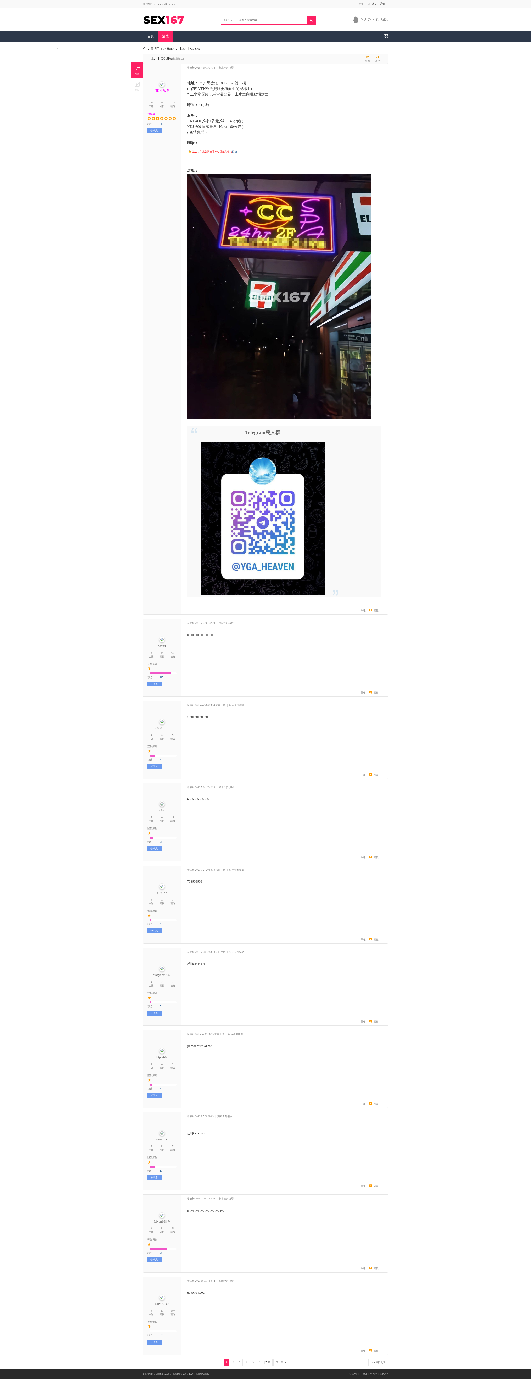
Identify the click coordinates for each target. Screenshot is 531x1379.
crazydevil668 (162, 975)
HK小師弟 (162, 90)
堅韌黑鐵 (152, 746)
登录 (374, 4)
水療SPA (168, 48)
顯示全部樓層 (226, 67)
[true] (311, 20)
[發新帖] (137, 86)
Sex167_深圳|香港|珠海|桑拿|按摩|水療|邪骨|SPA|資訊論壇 (144, 49)
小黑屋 (373, 1373)
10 (162, 1146)
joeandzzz (162, 1139)
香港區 (155, 48)
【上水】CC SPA (189, 48)
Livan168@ (162, 1221)
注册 (383, 4)
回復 (234, 151)
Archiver (353, 1373)
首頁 (150, 36)
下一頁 (279, 1362)
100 (173, 1310)
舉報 (363, 610)
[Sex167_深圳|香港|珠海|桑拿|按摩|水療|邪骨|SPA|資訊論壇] (171, 24)
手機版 (363, 1373)
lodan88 (162, 646)
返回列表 (381, 1362)
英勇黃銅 (152, 664)
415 (173, 652)
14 (173, 817)
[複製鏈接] (178, 58)
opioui (162, 810)
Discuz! (159, 1373)
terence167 (162, 1304)
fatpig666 (162, 1057)
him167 (162, 892)
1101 (172, 102)
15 (162, 1310)
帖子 (226, 20)
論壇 (165, 36)
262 (151, 102)
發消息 (154, 130)
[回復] (137, 70)
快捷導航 (386, 36)
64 (162, 652)
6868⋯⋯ (162, 728)
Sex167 (384, 1373)
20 (173, 735)
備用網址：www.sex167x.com (159, 3)
